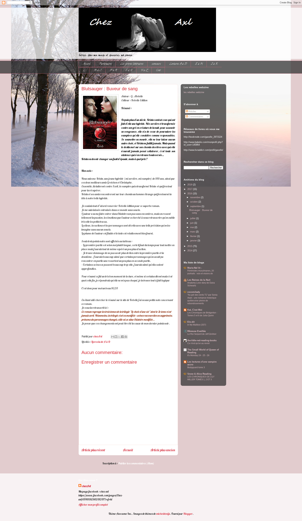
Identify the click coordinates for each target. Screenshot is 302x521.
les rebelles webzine (194, 92)
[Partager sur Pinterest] (126, 336)
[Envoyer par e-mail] (112, 336)
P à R (113, 70)
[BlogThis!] (116, 336)
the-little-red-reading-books (202, 340)
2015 (190, 246)
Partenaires (105, 64)
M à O (97, 70)
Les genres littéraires (131, 64)
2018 (190, 184)
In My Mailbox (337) (196, 325)
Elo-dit (191, 322)
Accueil (87, 64)
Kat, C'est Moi (194, 310)
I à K (214, 64)
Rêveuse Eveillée (196, 331)
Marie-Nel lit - (194, 268)
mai (192, 227)
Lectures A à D (177, 64)
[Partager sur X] (119, 336)
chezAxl (86, 486)
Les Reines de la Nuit (198, 280)
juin (192, 223)
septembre (196, 206)
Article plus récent (93, 450)
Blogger (188, 513)
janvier (193, 240)
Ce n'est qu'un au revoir (198, 343)
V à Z (144, 70)
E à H (198, 64)
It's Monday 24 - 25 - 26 (198, 355)
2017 (190, 189)
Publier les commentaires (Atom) (136, 463)
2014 (190, 250)
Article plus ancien (162, 450)
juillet (193, 218)
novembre (195, 197)
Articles (192, 111)
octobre (194, 201)
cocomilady (193, 292)
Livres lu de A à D (100, 341)
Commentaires (195, 116)
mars (193, 231)
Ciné (158, 70)
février (193, 236)
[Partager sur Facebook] (122, 336)
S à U (128, 70)
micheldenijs (163, 513)
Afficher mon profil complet (93, 504)
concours (156, 64)
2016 (190, 193)
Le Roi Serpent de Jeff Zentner (201, 334)
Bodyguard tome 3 (196, 367)
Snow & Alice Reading (199, 374)
